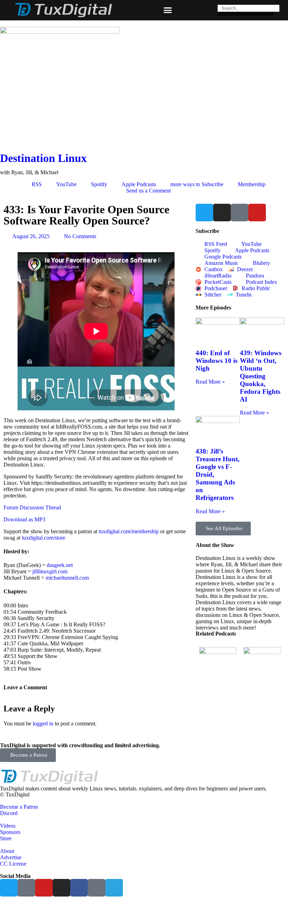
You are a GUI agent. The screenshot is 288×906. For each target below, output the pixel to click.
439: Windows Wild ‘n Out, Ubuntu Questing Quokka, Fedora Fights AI (260, 376)
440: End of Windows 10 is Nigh (216, 360)
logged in (43, 723)
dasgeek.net (60, 565)
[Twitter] (204, 212)
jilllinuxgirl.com (49, 571)
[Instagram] (222, 212)
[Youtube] (257, 212)
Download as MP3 (24, 519)
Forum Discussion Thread (32, 507)
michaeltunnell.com (67, 578)
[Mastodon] (239, 212)
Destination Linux (43, 158)
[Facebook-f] (79, 888)
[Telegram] (114, 888)
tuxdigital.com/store (43, 538)
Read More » (210, 382)
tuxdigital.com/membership (129, 531)
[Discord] (96, 888)
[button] (167, 10)
